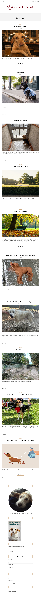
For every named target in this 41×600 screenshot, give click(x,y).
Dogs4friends (10, 580)
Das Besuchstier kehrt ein (20, 26)
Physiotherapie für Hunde (12, 583)
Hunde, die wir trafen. (20, 211)
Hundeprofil (10, 565)
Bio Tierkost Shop (11, 578)
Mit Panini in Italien (20, 349)
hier (26, 514)
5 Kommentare (4, 160)
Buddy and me (10, 559)
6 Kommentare (4, 66)
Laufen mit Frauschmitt (12, 591)
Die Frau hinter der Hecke (20, 166)
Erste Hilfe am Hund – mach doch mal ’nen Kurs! (20, 256)
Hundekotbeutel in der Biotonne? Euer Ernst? (20, 440)
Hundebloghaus (10, 564)
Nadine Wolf (10, 569)
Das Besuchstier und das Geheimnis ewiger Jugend (16, 546)
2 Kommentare (4, 388)
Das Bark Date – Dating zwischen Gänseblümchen (20, 394)
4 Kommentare (4, 205)
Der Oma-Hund (10, 549)
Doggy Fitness (10, 562)
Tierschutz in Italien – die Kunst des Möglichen (20, 302)
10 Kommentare (4, 434)
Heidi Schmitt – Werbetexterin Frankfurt (14, 589)
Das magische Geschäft (20, 120)
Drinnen (20, 24)
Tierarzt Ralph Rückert (12, 570)
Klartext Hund (10, 567)
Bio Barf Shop (10, 577)
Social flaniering (20, 73)
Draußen (20, 70)
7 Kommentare (4, 343)
